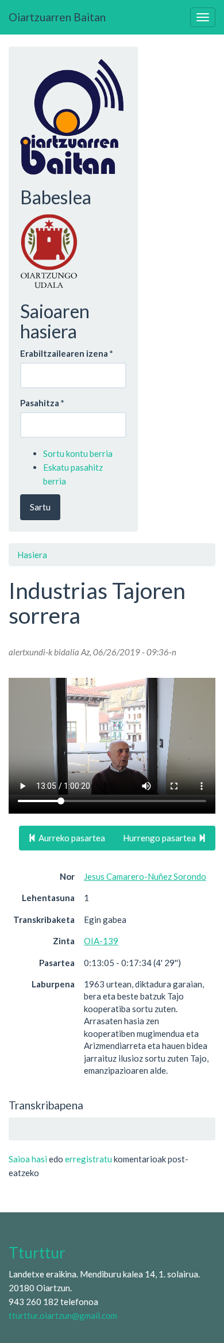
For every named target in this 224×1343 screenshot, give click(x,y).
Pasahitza (42, 403)
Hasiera (32, 555)
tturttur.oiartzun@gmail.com (63, 1315)
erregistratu (88, 1159)
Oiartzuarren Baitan (57, 17)
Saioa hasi (28, 1159)
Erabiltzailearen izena (66, 353)
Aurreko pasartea (71, 838)
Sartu (40, 507)
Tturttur (37, 1252)
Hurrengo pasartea (160, 838)
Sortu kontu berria (78, 453)
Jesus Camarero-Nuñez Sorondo (145, 876)
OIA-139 (101, 941)
